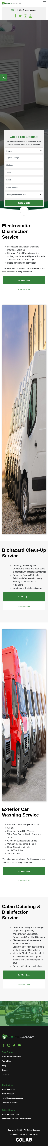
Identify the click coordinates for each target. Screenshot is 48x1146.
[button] (3, 77)
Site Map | (14, 1134)
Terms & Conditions (29, 1134)
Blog (4, 1065)
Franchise (6, 1061)
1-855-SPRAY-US (24, 290)
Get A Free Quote (24, 280)
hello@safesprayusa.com (26, 10)
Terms (4, 1070)
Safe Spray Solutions (11, 1056)
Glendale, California (10, 1102)
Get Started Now (18, 1017)
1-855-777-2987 (8, 1094)
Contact (5, 1074)
